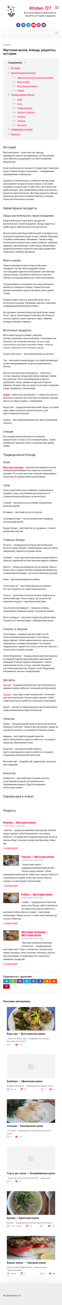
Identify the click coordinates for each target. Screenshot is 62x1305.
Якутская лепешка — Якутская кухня (34, 933)
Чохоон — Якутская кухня (37, 856)
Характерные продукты (23, 73)
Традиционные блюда (22, 94)
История (15, 68)
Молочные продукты (27, 86)
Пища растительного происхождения (35, 77)
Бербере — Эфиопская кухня (24, 1081)
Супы (19, 104)
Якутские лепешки (13, 467)
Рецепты (15, 134)
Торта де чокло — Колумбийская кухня (31, 1173)
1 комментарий (10, 848)
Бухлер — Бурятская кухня (23, 1218)
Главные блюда (24, 108)
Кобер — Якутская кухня (36, 894)
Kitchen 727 (40, 8)
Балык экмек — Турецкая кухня (26, 1262)
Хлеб (19, 99)
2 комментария (10, 964)
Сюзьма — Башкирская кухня (25, 1126)
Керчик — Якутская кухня (19, 822)
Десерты (21, 116)
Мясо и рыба (23, 82)
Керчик (7, 685)
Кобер (6, 394)
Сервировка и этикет (22, 129)
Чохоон (7, 694)
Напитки (21, 121)
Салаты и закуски (25, 112)
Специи (20, 90)
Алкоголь (22, 125)
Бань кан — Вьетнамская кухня (26, 1033)
